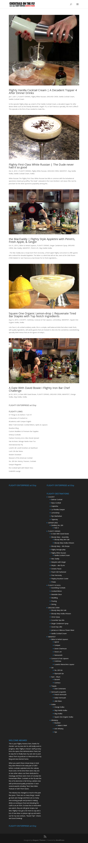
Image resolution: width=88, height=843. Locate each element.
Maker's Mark (62, 725)
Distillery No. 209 (57, 525)
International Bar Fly (16, 445)
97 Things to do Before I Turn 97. (20, 415)
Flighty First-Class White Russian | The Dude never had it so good (41, 166)
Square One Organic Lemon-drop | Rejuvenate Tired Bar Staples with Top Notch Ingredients (42, 314)
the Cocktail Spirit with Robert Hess (21, 468)
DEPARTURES (53, 523)
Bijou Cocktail (56, 503)
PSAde (53, 582)
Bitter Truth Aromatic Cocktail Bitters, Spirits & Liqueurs (28, 425)
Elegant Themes (39, 840)
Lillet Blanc (58, 701)
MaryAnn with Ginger (58, 562)
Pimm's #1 (34, 248)
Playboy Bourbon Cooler (59, 579)
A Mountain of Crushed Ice (18, 418)
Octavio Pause (56, 569)
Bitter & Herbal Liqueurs (27, 245)
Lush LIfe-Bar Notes (16, 451)
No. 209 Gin (58, 670)
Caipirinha (54, 506)
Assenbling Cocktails (58, 588)
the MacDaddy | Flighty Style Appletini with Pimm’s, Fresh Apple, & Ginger (42, 240)
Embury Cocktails (15, 435)
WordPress (60, 840)
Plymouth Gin (59, 674)
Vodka (32, 174)
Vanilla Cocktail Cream (66, 97)
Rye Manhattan (56, 516)
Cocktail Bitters (56, 591)
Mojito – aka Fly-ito (58, 565)
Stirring (53, 604)
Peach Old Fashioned (58, 572)
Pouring (54, 601)
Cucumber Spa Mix (57, 620)
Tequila (53, 686)
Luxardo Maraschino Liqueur (64, 664)
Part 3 (56, 528)
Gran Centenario (60, 689)
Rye (55, 732)
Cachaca (57, 683)
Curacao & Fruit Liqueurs (43, 320)
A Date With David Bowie (27, 394)
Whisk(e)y (54, 720)
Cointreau (30, 320)
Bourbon (57, 723)
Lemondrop (57, 320)
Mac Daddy (18, 248)
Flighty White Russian (38, 97)
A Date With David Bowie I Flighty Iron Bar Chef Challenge (39, 389)
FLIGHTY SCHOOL (54, 585)
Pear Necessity (56, 575)
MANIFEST (63, 171)
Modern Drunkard (15, 455)
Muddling (54, 598)
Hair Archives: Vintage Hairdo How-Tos (22, 441)
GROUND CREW (52, 97)
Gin (52, 668)
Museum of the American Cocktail (20, 458)
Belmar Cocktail (56, 499)
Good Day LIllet (56, 627)
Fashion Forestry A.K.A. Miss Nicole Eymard (24, 438)
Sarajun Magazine (15, 464)
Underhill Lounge (14, 471)
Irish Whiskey (58, 729)
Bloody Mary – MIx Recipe (60, 546)
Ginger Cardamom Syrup (58, 245)
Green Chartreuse (60, 649)
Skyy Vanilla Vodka (45, 248)
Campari (57, 645)
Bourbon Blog (14, 428)
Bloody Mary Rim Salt (61, 539)
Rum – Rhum (55, 677)
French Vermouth (60, 694)
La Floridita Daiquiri (58, 509)
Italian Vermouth (60, 698)
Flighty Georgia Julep (58, 550)
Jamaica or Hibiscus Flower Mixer (62, 630)
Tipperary (54, 519)
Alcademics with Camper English (20, 421)
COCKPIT (23, 320)
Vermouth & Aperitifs (58, 692)
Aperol (56, 642)
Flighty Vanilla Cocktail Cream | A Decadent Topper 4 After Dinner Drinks (43, 91)
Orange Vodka (59, 707)
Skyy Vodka (18, 397)
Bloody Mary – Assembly (60, 537)
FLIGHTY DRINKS (24, 97)
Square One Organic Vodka (63, 717)
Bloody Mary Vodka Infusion (64, 543)
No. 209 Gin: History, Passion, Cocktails (22, 461)
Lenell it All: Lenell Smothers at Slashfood (23, 448)
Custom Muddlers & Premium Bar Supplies (24, 431)
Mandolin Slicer (56, 594)
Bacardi (57, 679)
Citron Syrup (55, 617)
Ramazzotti (58, 655)
